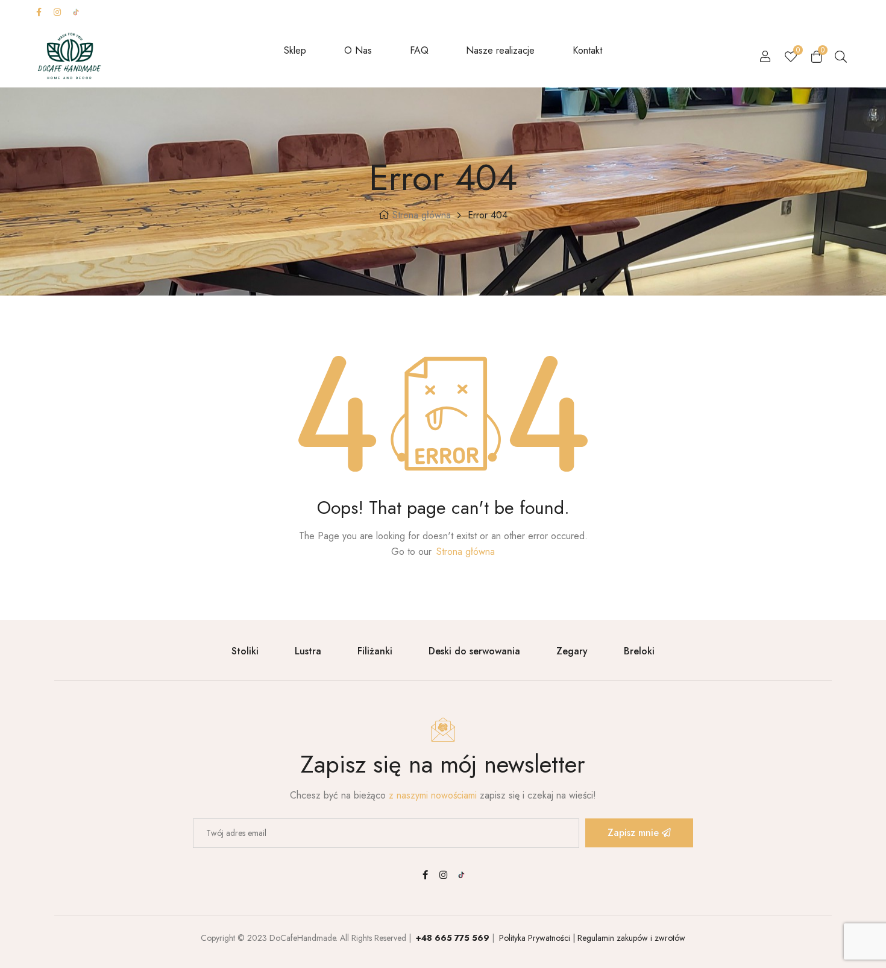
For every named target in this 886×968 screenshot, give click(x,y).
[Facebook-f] (38, 12)
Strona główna (421, 215)
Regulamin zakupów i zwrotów (630, 938)
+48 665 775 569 (452, 938)
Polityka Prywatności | (536, 938)
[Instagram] (57, 12)
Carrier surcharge (508, 11)
